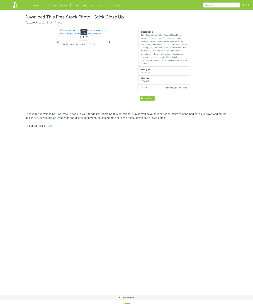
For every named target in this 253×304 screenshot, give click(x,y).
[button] (147, 98)
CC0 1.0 (91, 44)
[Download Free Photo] (81, 32)
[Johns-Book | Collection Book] (57, 5)
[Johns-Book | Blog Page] (103, 5)
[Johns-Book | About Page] (36, 5)
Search (245, 5)
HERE (49, 125)
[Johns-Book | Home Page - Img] (10, 5)
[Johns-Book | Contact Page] (118, 5)
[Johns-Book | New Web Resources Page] (83, 5)
